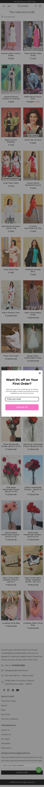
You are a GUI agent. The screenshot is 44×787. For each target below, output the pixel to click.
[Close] (40, 373)
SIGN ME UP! (22, 407)
